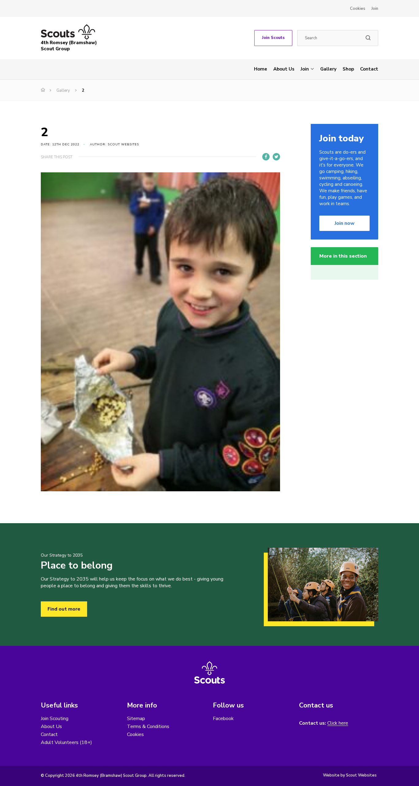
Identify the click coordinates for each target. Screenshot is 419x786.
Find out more (64, 609)
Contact (369, 69)
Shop (348, 69)
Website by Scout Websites (350, 775)
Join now (345, 223)
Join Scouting (54, 718)
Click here (337, 723)
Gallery (328, 69)
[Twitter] (276, 156)
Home (260, 69)
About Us (283, 69)
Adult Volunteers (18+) (66, 742)
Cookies (357, 8)
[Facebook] (266, 156)
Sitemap (136, 718)
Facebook (223, 718)
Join (374, 8)
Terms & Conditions (148, 726)
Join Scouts (273, 37)
